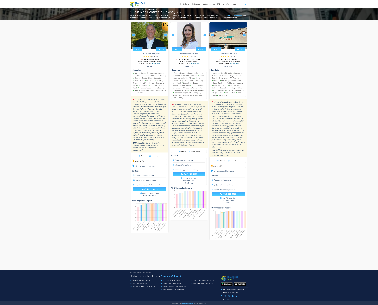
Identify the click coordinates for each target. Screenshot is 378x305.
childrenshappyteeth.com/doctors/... (187, 170)
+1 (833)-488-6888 (233, 292)
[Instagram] (229, 296)
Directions (156, 63)
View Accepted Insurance (143, 166)
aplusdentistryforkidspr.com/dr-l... (225, 190)
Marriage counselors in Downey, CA (143, 286)
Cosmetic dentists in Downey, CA (142, 280)
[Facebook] (221, 296)
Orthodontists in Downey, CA (171, 283)
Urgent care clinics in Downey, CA (203, 280)
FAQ (218, 4)
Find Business (184, 4)
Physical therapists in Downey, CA (173, 289)
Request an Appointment (144, 175)
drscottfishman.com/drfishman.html (148, 185)
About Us (226, 4)
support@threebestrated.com (236, 289)
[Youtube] (233, 296)
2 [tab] (148, 44)
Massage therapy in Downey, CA (172, 280)
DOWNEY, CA (142, 9)
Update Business (209, 4)
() (154, 56)
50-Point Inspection (234, 15)
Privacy (224, 299)
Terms (230, 299)
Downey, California (171, 276)
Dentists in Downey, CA (139, 283)
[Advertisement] (189, 256)
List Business (195, 4)
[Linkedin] (236, 296)
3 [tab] (150, 44)
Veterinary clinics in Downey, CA (203, 283)
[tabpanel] (149, 35)
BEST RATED (133, 9)
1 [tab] (186, 44)
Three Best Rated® (188, 303)
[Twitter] (225, 296)
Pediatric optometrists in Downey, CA (174, 286)
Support (234, 4)
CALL (138, 49)
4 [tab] (151, 44)
